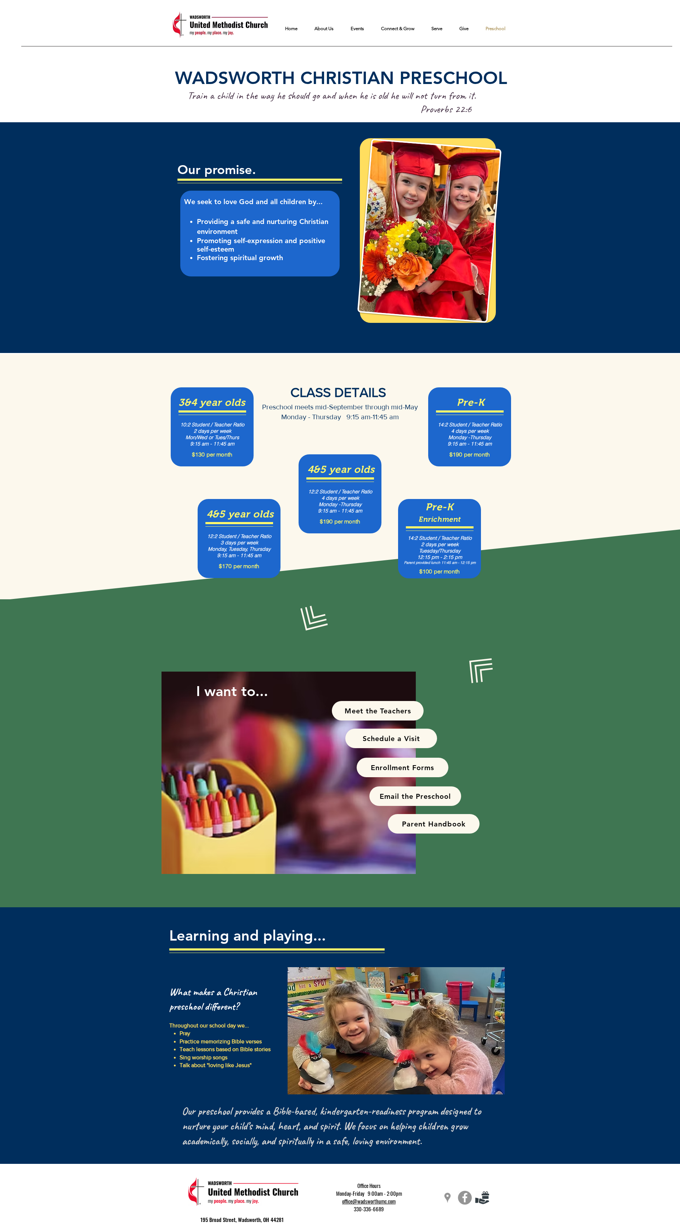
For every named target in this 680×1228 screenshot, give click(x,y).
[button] (396, 1030)
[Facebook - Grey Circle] (465, 1198)
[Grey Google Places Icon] (447, 1198)
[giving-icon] (482, 1198)
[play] (488, 973)
